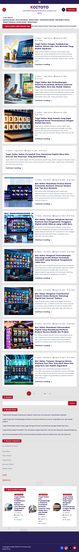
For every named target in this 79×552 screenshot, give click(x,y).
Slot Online (47, 180)
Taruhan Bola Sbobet (47, 20)
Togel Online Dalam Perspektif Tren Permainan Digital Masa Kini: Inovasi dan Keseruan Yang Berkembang (37, 155)
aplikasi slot (6, 480)
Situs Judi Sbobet (22, 20)
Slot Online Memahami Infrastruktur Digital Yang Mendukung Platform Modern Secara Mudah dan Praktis (52, 329)
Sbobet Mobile (21, 22)
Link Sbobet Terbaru (62, 20)
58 (45, 393)
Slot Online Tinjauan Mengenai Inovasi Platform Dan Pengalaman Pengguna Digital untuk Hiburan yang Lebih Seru (54, 221)
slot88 (4, 475)
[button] (70, 489)
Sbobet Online (34, 20)
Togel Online (47, 38)
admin (39, 38)
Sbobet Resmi (32, 22)
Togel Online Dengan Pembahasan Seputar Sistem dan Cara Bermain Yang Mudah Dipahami (54, 46)
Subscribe (71, 9)
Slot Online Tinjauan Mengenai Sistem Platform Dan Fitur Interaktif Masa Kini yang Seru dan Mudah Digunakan (54, 363)
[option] (15, 504)
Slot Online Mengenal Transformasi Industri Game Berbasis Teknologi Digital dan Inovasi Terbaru (52, 295)
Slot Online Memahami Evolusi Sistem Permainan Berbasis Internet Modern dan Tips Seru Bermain (53, 185)
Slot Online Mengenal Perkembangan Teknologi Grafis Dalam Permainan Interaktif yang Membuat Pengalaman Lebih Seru (53, 258)
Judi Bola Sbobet (9, 20)
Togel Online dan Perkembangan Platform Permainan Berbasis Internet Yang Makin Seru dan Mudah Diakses (53, 84)
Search (8, 397)
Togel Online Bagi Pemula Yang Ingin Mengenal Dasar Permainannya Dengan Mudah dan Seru (54, 120)
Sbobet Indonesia (9, 22)
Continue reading (42, 64)
